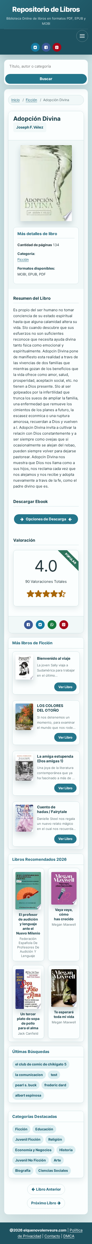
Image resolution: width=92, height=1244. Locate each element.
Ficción (31, 100)
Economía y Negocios (33, 1150)
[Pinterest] (57, 47)
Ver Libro (65, 687)
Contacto (52, 1236)
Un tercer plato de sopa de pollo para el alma (28, 1021)
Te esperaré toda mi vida (64, 1014)
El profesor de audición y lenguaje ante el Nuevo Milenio (28, 923)
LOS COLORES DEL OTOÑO (50, 708)
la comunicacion (29, 1075)
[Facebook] (46, 47)
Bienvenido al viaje (53, 658)
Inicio (15, 100)
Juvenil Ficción (27, 1139)
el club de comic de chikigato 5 (40, 1064)
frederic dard (55, 1085)
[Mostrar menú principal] (82, 36)
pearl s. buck (26, 1085)
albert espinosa (28, 1095)
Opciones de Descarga (46, 519)
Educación (44, 1129)
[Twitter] (35, 47)
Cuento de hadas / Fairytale (52, 809)
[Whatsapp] (52, 624)
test (54, 1075)
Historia (66, 1150)
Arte (57, 1160)
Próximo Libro (43, 1203)
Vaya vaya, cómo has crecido (64, 914)
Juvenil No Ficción (30, 1160)
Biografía (22, 1170)
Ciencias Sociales (53, 1170)
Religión (55, 1139)
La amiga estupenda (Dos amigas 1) (55, 758)
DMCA (68, 1236)
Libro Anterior (48, 1189)
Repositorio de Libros (46, 9)
